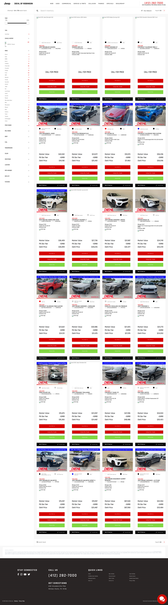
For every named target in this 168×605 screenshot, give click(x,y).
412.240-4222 (62, 99)
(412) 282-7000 (154, 3)
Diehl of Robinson (43, 99)
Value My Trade (51, 87)
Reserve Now (52, 92)
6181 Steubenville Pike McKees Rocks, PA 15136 (154, 5)
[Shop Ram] (7, 3)
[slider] (6, 23)
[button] (65, 114)
